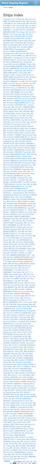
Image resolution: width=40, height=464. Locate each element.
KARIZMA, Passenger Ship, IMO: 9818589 (17, 354)
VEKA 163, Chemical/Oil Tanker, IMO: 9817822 (19, 285)
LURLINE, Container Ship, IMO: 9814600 (17, 38)
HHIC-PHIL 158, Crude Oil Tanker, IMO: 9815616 (19, 122)
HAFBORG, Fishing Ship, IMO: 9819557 (16, 441)
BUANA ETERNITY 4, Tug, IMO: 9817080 (17, 231)
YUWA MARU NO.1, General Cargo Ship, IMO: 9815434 (18, 106)
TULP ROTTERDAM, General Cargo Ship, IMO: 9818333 (17, 334)
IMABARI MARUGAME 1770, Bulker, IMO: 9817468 (18, 260)
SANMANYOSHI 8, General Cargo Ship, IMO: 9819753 (18, 453)
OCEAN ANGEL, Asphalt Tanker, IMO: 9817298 (18, 243)
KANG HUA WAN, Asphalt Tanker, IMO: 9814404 (19, 21)
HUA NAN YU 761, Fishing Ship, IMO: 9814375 (19, 19)
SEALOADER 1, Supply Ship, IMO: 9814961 (18, 70)
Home (5, 7)
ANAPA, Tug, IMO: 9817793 (23, 278)
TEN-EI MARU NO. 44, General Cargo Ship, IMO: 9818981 (19, 391)
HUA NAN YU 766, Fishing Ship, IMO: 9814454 (19, 25)
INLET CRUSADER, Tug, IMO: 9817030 (16, 225)
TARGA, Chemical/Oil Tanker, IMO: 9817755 (18, 274)
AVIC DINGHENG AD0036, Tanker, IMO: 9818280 (17, 329)
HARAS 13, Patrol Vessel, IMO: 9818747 (19, 365)
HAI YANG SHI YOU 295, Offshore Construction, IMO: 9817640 (17, 267)
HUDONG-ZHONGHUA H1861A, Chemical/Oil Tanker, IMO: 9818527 (19, 346)
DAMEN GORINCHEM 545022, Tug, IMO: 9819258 (18, 415)
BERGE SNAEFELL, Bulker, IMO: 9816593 (17, 198)
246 (22, 463)
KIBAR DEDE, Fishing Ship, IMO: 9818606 (18, 357)
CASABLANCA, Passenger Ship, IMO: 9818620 (18, 359)
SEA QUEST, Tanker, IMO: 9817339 (17, 247)
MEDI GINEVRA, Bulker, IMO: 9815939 (23, 154)
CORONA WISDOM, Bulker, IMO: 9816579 (20, 196)
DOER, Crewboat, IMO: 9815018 (21, 75)
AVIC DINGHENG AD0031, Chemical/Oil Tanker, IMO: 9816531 (15, 189)
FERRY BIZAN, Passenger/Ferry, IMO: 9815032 (19, 77)
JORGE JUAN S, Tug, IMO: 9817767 (15, 276)
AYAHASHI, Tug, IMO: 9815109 (21, 81)
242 (35, 461)
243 (11, 463)
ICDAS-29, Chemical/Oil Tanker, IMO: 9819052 (19, 395)
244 (15, 463)
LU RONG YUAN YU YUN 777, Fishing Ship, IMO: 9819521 (19, 438)
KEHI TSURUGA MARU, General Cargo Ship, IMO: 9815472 (18, 113)
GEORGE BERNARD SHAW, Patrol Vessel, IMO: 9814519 (19, 31)
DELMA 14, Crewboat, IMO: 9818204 (23, 321)
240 (28, 461)
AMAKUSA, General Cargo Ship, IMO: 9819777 (19, 457)
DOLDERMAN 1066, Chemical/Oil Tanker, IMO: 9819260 (18, 417)
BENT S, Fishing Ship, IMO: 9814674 (15, 45)
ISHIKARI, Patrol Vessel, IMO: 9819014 (16, 394)
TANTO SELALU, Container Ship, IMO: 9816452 (20, 184)
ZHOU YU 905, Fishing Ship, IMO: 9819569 (19, 442)
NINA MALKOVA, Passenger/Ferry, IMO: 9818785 (17, 372)
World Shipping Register (15, 3)
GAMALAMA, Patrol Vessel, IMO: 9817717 (17, 272)
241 (31, 461)
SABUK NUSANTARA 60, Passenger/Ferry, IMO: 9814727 (18, 49)
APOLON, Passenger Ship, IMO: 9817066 (17, 229)
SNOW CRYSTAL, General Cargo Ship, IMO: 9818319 (17, 331)
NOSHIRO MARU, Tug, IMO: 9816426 (23, 182)
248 (30, 463)
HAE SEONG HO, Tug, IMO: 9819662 (19, 447)
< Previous (7, 461)
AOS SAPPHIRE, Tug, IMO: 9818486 (22, 341)
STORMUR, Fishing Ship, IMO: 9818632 (18, 361)
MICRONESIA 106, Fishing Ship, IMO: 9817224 (17, 241)
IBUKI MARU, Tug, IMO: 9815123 (20, 82)
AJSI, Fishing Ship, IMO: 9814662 (21, 43)
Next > (34, 463)
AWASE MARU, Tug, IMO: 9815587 (22, 120)
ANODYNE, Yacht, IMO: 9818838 (21, 377)
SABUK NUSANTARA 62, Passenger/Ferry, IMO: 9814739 (15, 52)
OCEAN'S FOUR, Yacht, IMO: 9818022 (23, 306)
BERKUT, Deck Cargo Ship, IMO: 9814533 (17, 34)
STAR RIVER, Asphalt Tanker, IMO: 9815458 (17, 110)
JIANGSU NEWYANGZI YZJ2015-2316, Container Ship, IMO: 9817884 (18, 291)
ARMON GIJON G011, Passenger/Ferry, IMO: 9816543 (19, 192)
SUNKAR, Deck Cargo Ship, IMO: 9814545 (17, 36)
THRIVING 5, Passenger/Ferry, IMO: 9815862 (19, 144)
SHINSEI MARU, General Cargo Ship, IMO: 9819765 (18, 455)
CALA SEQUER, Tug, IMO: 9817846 (15, 287)
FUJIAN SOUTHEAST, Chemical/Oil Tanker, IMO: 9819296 (19, 422)
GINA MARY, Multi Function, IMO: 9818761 (17, 370)
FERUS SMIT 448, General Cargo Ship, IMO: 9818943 (19, 389)
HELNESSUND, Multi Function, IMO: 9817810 (18, 283)
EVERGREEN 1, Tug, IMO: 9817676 (15, 270)
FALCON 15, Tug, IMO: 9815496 (21, 115)
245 (18, 463)
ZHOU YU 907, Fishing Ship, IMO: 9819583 (19, 445)
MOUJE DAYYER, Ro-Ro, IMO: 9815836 (17, 142)
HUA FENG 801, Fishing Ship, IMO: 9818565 (18, 351)
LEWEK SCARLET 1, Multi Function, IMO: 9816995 (19, 219)
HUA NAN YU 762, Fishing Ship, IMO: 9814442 (20, 23)
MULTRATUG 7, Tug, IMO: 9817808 (15, 281)
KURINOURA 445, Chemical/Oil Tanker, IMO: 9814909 (17, 63)
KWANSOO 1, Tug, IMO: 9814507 (14, 30)
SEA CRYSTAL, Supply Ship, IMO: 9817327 (19, 245)
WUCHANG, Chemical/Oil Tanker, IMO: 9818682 (17, 363)
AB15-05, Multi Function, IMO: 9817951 (16, 298)
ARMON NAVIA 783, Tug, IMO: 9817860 (18, 288)
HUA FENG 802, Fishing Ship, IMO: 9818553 (18, 349)
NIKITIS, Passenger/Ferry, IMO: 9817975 (17, 300)
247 (26, 463)
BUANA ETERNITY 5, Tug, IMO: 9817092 (17, 233)
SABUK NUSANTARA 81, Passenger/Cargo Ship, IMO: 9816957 (17, 217)
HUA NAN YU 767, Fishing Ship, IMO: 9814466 (19, 28)
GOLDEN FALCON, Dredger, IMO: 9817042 (18, 227)
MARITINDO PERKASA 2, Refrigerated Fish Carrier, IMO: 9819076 (18, 401)
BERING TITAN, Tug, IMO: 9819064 (20, 397)
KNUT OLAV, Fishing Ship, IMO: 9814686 (18, 46)
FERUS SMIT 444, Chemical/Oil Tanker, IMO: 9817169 (17, 239)
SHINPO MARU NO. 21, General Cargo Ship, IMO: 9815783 (19, 138)
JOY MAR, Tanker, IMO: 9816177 (21, 171)
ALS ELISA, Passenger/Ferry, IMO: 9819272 (19, 419)
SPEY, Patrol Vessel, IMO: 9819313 (22, 424)
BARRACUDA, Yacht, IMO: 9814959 (22, 68)
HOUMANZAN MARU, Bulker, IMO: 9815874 (19, 147)
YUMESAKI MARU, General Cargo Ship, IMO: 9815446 (19, 108)
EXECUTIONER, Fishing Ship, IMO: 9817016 (18, 223)
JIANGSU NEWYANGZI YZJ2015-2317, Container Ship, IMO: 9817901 (19, 294)
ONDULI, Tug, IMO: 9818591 (13, 356)
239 (24, 461)
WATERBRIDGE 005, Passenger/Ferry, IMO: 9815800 (20, 140)
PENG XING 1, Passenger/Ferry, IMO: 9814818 (19, 58)
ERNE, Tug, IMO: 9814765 (27, 55)
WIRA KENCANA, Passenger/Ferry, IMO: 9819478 (14, 436)
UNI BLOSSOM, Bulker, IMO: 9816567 (16, 195)
